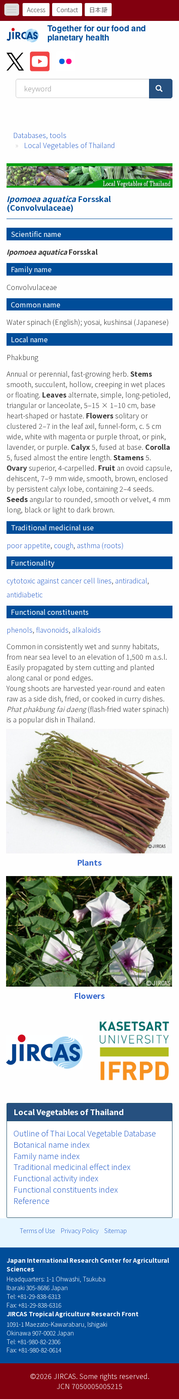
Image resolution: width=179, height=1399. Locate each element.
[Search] (160, 88)
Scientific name (36, 234)
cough (63, 545)
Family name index (46, 1155)
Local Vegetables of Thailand (69, 145)
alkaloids (86, 629)
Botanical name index (51, 1144)
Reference (31, 1200)
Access (36, 9)
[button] (89, 791)
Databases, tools (39, 135)
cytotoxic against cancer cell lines (59, 580)
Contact (67, 9)
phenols (20, 629)
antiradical (131, 580)
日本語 (98, 9)
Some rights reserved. (114, 1376)
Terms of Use (37, 1230)
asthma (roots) (100, 545)
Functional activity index (55, 1177)
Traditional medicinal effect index (71, 1166)
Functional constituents (50, 612)
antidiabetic (25, 594)
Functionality (32, 563)
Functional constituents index (65, 1189)
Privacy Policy (80, 1230)
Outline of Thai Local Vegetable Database (84, 1133)
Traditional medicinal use (52, 528)
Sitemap (115, 1230)
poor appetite (28, 545)
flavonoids (52, 629)
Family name (31, 269)
